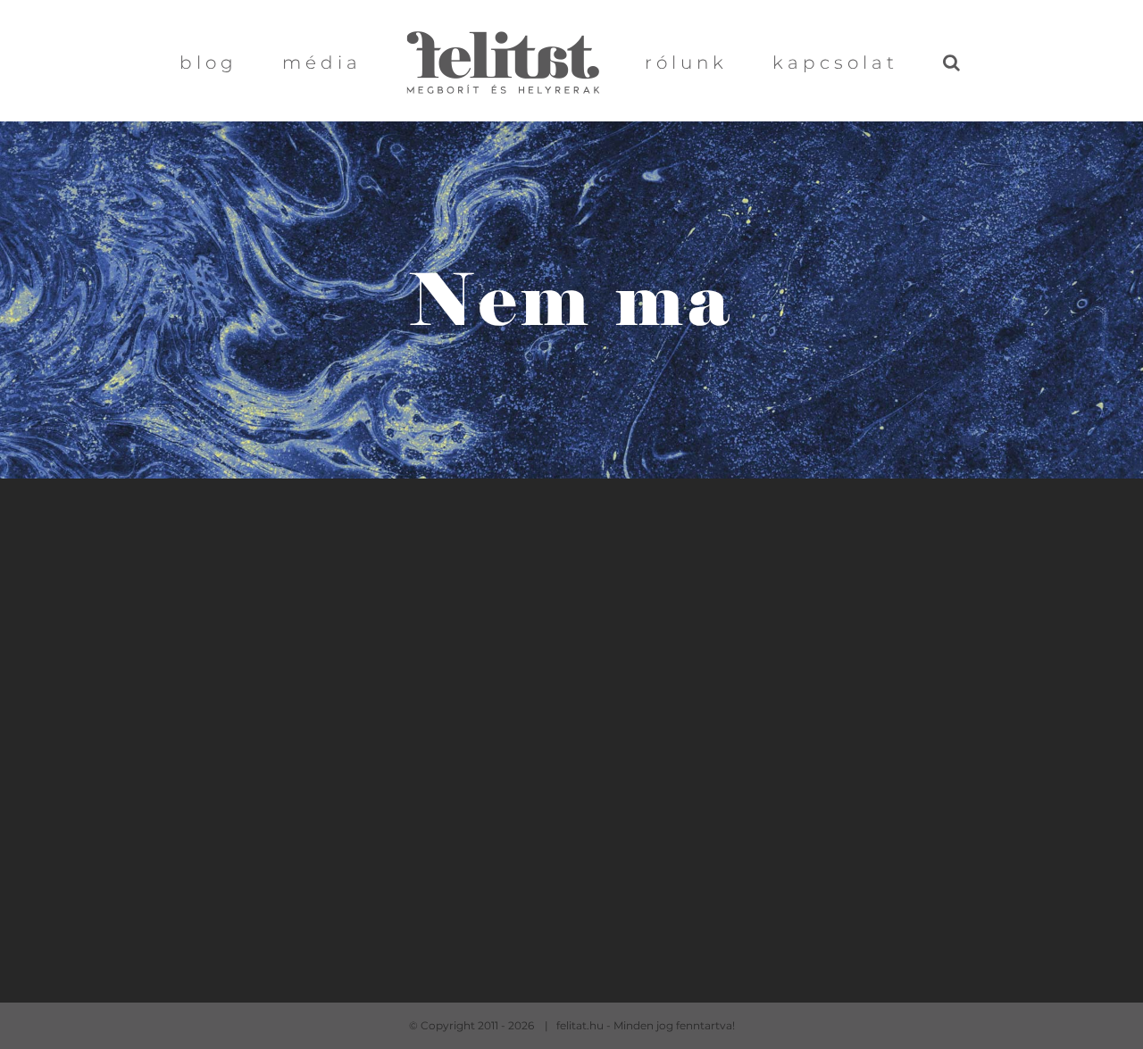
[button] (886, 61)
